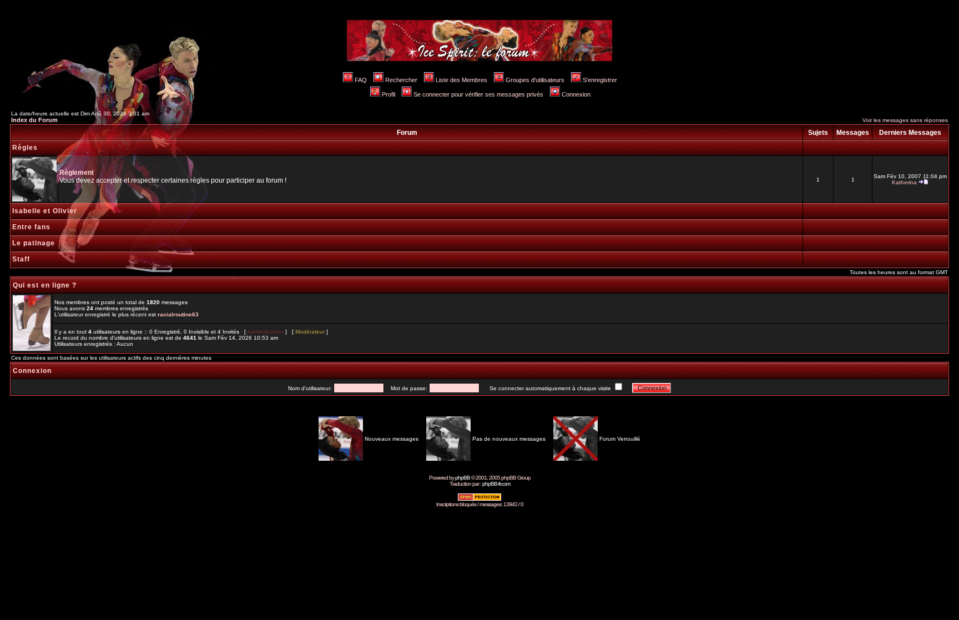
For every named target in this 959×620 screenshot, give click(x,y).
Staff (21, 259)
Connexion (576, 94)
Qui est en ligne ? (45, 285)
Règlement (76, 173)
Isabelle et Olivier (44, 211)
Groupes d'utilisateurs (535, 80)
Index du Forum (34, 120)
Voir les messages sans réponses (905, 120)
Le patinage (33, 243)
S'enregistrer (600, 80)
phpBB (462, 478)
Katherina (904, 182)
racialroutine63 (178, 314)
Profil (388, 94)
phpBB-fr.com (496, 484)
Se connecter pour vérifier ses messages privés (478, 94)
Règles (25, 148)
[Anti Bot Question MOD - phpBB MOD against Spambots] (479, 499)
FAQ (361, 80)
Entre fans (31, 227)
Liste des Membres (461, 80)
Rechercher (401, 80)
